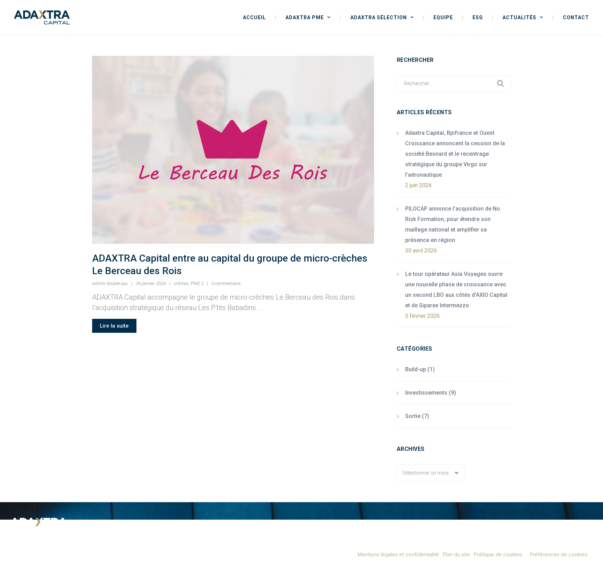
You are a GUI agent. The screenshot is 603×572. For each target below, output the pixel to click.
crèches (181, 283)
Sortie (412, 416)
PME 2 (197, 283)
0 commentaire (225, 283)
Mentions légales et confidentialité (398, 554)
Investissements (426, 392)
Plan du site (456, 554)
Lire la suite (114, 326)
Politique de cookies (498, 554)
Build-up (415, 369)
